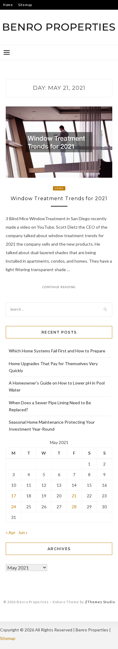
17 (13, 495)
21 (74, 495)
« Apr (10, 532)
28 (74, 506)
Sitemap (25, 5)
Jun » (23, 532)
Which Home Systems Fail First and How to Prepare (57, 350)
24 (13, 506)
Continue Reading (59, 287)
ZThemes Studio (100, 602)
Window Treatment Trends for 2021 (59, 198)
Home (8, 5)
